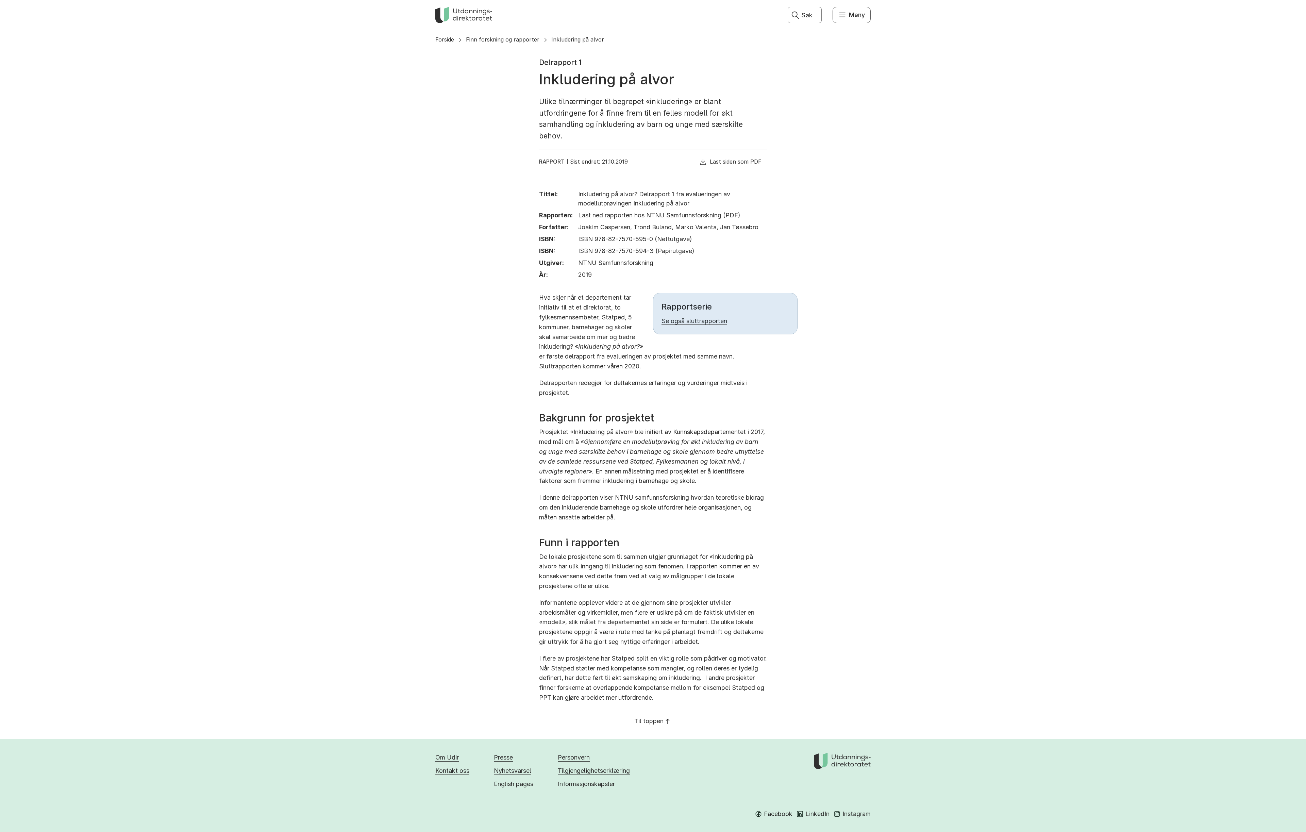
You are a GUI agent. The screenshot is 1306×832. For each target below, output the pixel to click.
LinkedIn (817, 813)
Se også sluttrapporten (694, 321)
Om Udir (447, 757)
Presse (503, 757)
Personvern (574, 757)
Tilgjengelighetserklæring (594, 770)
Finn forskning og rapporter (502, 39)
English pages (513, 783)
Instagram (856, 813)
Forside (444, 39)
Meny (857, 14)
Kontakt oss (452, 770)
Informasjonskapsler (586, 783)
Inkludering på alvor (577, 39)
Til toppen (649, 721)
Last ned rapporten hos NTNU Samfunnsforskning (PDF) (659, 215)
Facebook (778, 813)
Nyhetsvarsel (512, 770)
